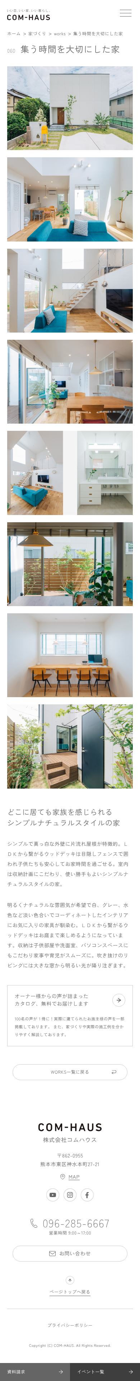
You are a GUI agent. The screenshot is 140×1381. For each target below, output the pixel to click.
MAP (74, 1176)
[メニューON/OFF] (125, 14)
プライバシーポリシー (70, 1325)
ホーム (14, 34)
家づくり (37, 34)
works (60, 34)
